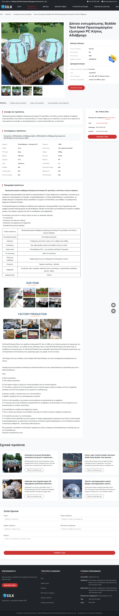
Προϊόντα (31, 6)
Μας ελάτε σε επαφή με (47, 593)
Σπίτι (19, 6)
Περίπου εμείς (60, 6)
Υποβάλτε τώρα (59, 553)
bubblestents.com (94, 577)
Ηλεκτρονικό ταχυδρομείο (68, 525)
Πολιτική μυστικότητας (47, 602)
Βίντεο (46, 6)
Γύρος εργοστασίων (80, 6)
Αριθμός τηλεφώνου (9, 525)
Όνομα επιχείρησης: (66, 515)
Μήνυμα (6, 535)
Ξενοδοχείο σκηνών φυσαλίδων (22, 14)
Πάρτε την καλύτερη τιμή (34, 470)
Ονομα (6, 515)
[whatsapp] (113, 311)
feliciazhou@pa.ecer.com (110, 1)
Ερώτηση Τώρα (102, 136)
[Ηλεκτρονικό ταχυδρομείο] (113, 305)
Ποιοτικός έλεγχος (102, 6)
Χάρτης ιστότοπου (46, 597)
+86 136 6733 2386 (101, 123)
